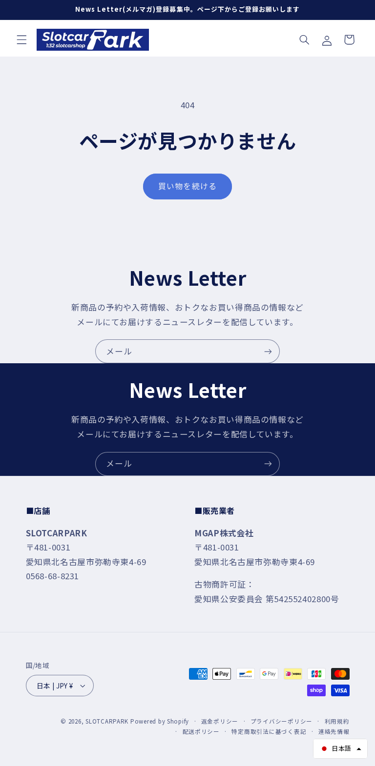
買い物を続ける (187, 186)
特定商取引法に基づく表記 (268, 731)
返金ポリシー (219, 721)
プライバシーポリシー (281, 721)
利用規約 (337, 721)
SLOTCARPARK (106, 721)
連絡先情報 (334, 731)
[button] (21, 39)
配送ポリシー (201, 731)
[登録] (268, 351)
